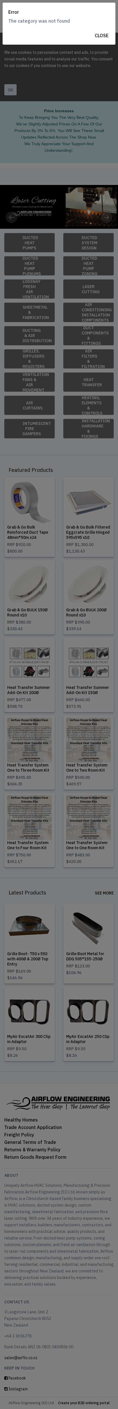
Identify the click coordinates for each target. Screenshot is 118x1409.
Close (102, 35)
